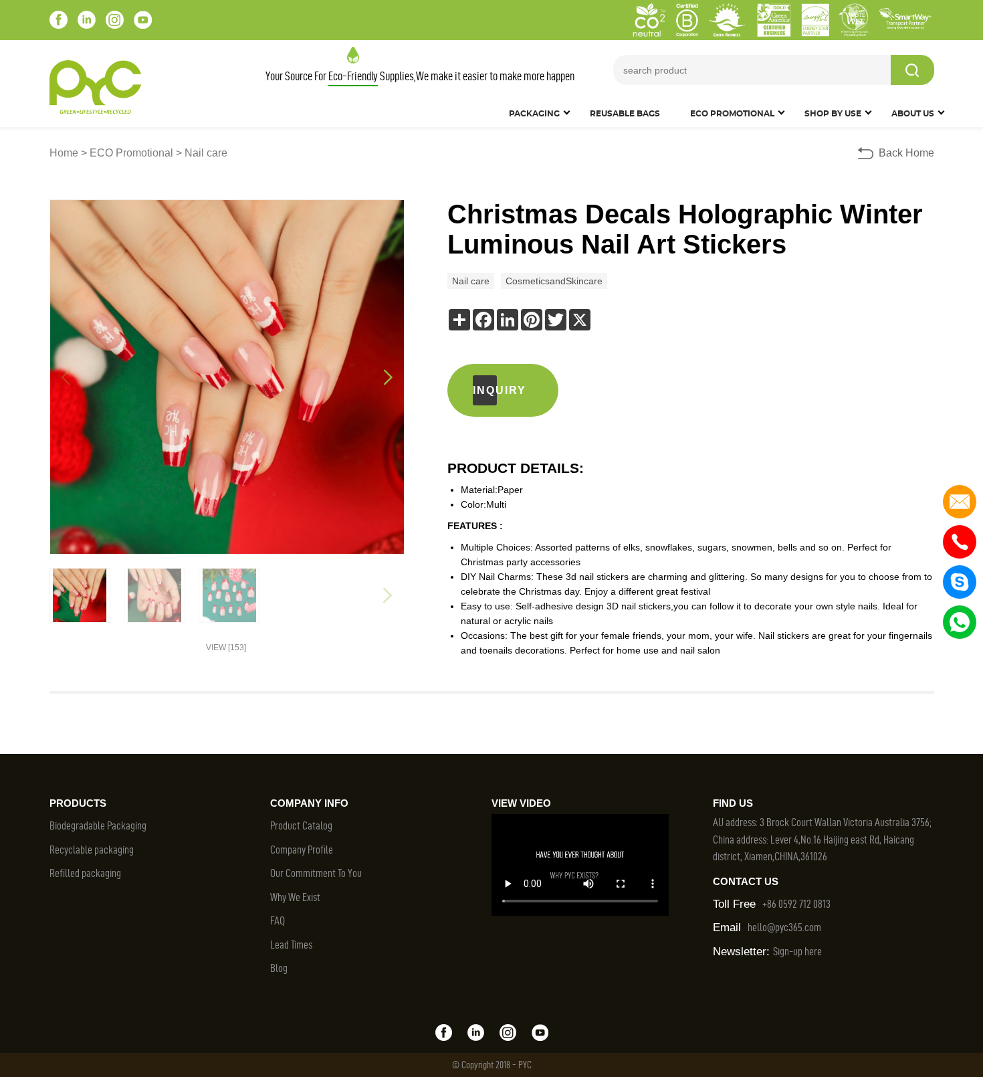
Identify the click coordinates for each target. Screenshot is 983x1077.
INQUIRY (485, 390)
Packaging (534, 114)
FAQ (277, 920)
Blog (279, 968)
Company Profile (301, 850)
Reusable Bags (625, 114)
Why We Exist (295, 897)
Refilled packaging (85, 873)
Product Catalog (301, 825)
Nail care (206, 153)
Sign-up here (797, 951)
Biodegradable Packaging (97, 825)
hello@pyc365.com (784, 927)
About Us (912, 114)
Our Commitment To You (316, 873)
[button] (388, 377)
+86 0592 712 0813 (796, 904)
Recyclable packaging (91, 850)
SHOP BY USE (832, 114)
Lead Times (291, 945)
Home (63, 153)
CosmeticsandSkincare (554, 281)
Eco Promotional (732, 114)
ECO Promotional (131, 153)
